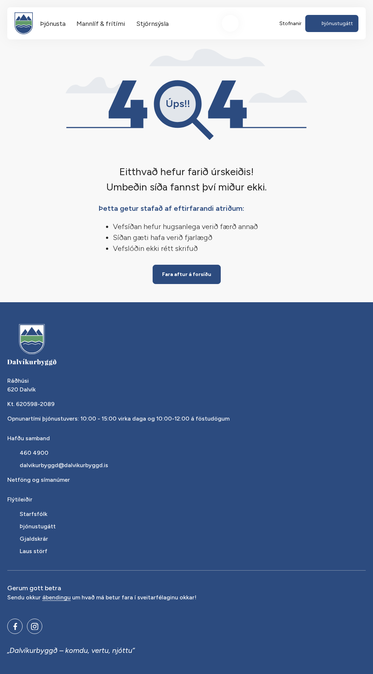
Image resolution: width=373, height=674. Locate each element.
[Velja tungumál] (257, 23)
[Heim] (24, 23)
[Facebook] (15, 626)
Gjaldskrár (34, 538)
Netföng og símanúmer (38, 479)
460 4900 (34, 452)
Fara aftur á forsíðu (186, 274)
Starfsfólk (33, 514)
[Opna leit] (230, 23)
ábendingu (56, 598)
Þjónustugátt (38, 526)
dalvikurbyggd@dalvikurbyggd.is (64, 465)
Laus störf (33, 551)
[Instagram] (34, 626)
